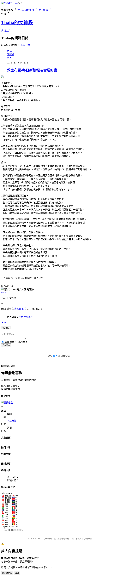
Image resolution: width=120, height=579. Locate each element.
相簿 (9, 51)
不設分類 (25, 45)
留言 (24, 308)
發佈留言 (6, 345)
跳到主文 (6, 30)
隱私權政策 (76, 538)
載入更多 (6, 328)
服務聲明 (88, 538)
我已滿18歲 (7, 573)
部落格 (10, 54)
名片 (9, 58)
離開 (17, 573)
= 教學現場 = (25, 317)
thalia (3, 292)
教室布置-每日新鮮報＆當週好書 (32, 70)
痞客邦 (17, 308)
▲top (3, 322)
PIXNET (38, 538)
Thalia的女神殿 (17, 22)
